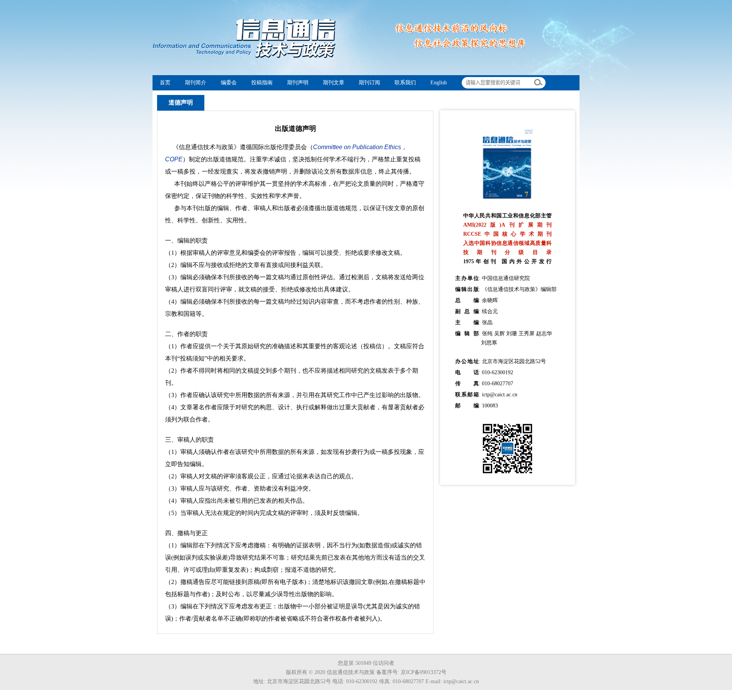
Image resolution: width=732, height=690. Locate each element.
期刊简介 (195, 82)
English (438, 82)
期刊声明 (297, 82)
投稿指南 (262, 82)
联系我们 (405, 82)
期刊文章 (333, 82)
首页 (165, 82)
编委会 (229, 82)
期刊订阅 (369, 82)
